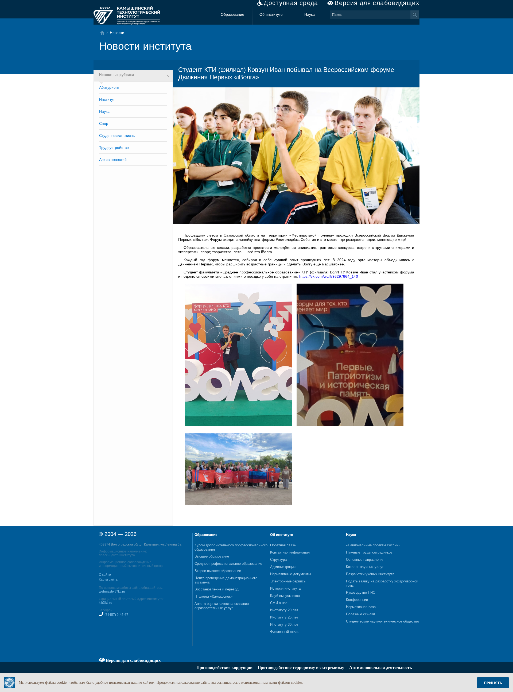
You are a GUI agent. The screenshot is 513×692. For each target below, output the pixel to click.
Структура (278, 560)
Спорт (104, 123)
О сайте (105, 575)
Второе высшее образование (218, 571)
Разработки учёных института (370, 574)
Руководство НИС (360, 592)
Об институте (271, 14)
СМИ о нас (278, 603)
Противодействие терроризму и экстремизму (301, 667)
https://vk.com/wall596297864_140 (328, 276)
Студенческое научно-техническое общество (382, 621)
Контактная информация (290, 552)
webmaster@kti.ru (112, 591)
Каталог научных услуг (365, 567)
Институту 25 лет (284, 617)
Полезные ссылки (360, 614)
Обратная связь (283, 545)
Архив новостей (113, 159)
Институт (107, 99)
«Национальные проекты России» (373, 545)
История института (285, 588)
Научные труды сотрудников (369, 552)
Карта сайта (108, 579)
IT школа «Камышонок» (213, 596)
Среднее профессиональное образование (228, 564)
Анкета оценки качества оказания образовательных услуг (222, 606)
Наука (309, 14)
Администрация (283, 567)
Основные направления (365, 560)
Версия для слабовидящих (377, 3)
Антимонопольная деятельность (380, 667)
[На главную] (104, 32)
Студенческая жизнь (117, 135)
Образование (232, 14)
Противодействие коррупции (224, 667)
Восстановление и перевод (217, 589)
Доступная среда (291, 3)
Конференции (357, 600)
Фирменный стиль (284, 632)
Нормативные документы (290, 574)
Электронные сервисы (288, 581)
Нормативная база (361, 607)
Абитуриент (109, 87)
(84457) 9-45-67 (116, 615)
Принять (493, 682)
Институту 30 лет (284, 625)
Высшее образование (212, 556)
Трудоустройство (114, 147)
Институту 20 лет (284, 610)
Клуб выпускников (285, 596)
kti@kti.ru (105, 603)
